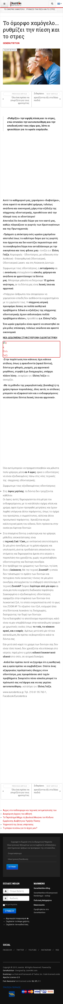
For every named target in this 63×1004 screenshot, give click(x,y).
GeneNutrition (8, 971)
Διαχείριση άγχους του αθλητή (17, 814)
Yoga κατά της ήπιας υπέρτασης (18, 824)
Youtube (32, 950)
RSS (57, 950)
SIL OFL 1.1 (36, 981)
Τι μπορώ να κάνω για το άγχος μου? (20, 828)
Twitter (20, 950)
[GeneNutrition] (16, 3)
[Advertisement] (31, 166)
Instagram (46, 950)
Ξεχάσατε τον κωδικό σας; (17, 924)
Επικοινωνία (39, 905)
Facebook (7, 950)
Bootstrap (7, 974)
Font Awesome (9, 981)
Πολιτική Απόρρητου (43, 900)
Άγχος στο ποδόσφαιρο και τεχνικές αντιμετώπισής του (30, 810)
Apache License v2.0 (11, 977)
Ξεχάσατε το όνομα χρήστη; (17, 921)
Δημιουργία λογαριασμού (16, 918)
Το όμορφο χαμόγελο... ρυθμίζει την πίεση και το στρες (31, 29)
